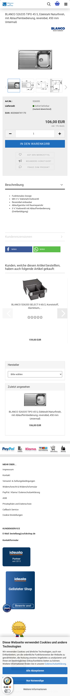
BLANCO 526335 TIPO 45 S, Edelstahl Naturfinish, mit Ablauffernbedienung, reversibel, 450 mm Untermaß (35, 415)
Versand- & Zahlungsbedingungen (19, 481)
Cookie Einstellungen (13, 515)
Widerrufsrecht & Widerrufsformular (20, 486)
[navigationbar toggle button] (66, 4)
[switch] (7, 691)
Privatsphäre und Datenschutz (17, 504)
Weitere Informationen (35, 689)
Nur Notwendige (35, 680)
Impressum (8, 469)
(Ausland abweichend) (42, 109)
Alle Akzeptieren (35, 670)
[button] (65, 87)
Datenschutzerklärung (55, 664)
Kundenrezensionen (18, 236)
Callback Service (11, 509)
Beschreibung (14, 185)
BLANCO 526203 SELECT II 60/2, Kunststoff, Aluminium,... (35, 306)
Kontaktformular (11, 540)
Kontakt (6, 475)
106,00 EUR (35, 425)
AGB (5, 498)
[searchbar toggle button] (49, 4)
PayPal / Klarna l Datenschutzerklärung (21, 492)
